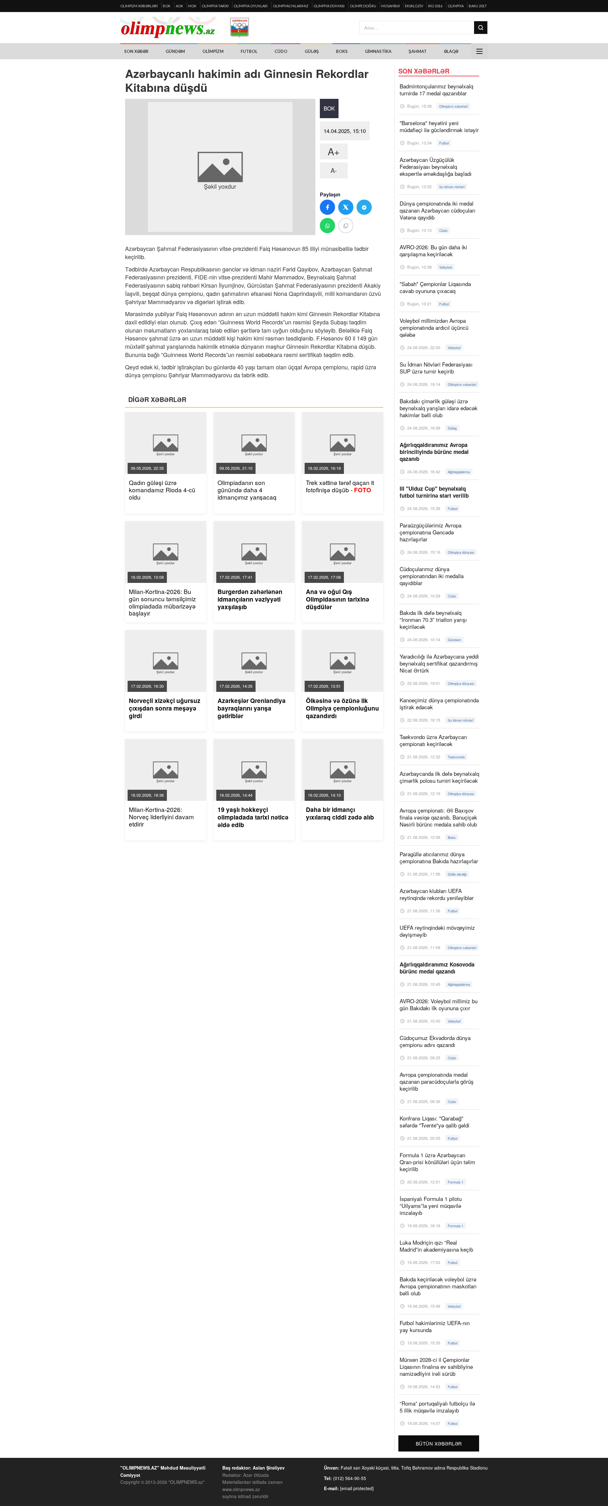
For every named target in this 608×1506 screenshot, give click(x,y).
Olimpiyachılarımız (290, 6)
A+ (334, 151)
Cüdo (281, 51)
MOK (192, 6)
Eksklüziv (414, 6)
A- (334, 170)
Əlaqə (451, 51)
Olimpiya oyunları (251, 6)
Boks (342, 51)
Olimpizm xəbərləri (139, 6)
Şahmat (417, 51)
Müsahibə (390, 6)
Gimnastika (378, 51)
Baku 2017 (477, 6)
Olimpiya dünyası (329, 6)
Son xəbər (136, 51)
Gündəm (175, 51)
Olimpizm (213, 51)
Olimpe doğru (363, 6)
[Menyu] (479, 51)
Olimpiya (456, 6)
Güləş (312, 51)
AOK (179, 6)
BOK (166, 6)
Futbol (249, 51)
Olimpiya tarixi (215, 6)
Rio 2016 (435, 6)
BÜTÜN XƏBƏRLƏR (439, 1443)
